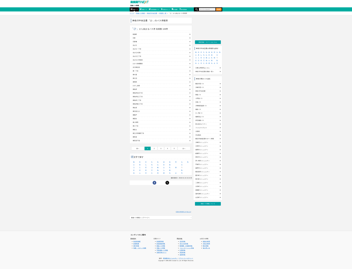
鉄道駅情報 (160, 241)
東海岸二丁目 (137, 100)
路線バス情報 (134, 5)
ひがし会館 (136, 85)
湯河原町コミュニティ (202, 193)
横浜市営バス (199, 83)
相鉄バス (198, 109)
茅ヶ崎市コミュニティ (202, 160)
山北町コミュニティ (201, 197)
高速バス (144, 9)
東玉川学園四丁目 (138, 133)
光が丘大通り (137, 52)
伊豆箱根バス (199, 120)
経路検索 (136, 243)
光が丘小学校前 (138, 60)
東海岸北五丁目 (138, 93)
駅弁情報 (206, 246)
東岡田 (135, 82)
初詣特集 (182, 252)
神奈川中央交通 (152, 13)
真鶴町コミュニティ (201, 190)
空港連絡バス (155, 9)
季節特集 (179, 238)
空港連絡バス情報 (162, 250)
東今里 (135, 74)
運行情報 (136, 246)
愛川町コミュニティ (201, 175)
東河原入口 (136, 111)
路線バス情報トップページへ (140, 217)
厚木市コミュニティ (201, 157)
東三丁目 (135, 126)
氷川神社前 (136, 67)
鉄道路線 (184, 9)
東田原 (135, 137)
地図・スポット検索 (139, 248)
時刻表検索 (137, 241)
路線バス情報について (208, 203)
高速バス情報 (161, 248)
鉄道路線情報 (161, 243)
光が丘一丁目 (137, 49)
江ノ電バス (199, 113)
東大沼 (135, 78)
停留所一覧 (162, 13)
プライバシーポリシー (186, 258)
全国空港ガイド (162, 252)
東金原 (135, 107)
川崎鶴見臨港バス (201, 105)
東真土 (135, 129)
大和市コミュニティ (201, 146)
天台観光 (198, 135)
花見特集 (182, 241)
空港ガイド (166, 9)
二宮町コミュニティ (201, 182)
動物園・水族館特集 (186, 246)
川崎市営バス (199, 87)
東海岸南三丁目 (138, 104)
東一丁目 (135, 71)
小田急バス (199, 98)
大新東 (197, 131)
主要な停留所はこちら (202, 68)
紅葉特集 (182, 250)
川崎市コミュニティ (201, 142)
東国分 (135, 118)
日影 (134, 38)
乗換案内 (133, 238)
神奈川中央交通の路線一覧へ (204, 71)
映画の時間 (206, 241)
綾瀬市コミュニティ (201, 153)
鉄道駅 (175, 9)
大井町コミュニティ (201, 186)
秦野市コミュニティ (201, 168)
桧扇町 (135, 34)
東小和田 (135, 122)
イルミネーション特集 (187, 248)
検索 (218, 9)
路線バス (135, 9)
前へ (137, 148)
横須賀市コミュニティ (202, 171)
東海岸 (135, 89)
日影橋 (135, 41)
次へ (184, 148)
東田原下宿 (136, 140)
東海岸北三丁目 (138, 96)
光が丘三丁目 (137, 56)
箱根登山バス (199, 116)
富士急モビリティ (201, 124)
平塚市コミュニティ (201, 164)
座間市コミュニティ (201, 149)
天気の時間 (206, 243)
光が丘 (135, 45)
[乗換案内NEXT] (140, 2)
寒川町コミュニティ (201, 179)
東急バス (198, 94)
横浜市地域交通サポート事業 (204, 138)
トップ (132, 13)
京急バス (198, 102)
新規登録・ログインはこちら (208, 42)
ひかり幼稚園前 (138, 63)
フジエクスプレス (201, 127)
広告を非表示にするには (183, 212)
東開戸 (135, 115)
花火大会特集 (184, 243)
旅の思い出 (206, 248)
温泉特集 (182, 254)
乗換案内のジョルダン (170, 258)
